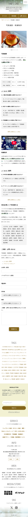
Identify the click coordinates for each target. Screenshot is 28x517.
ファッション (22, 361)
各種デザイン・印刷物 (8, 437)
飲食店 (22, 379)
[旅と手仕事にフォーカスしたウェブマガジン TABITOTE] (8, 490)
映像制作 (16, 373)
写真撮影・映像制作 (17, 434)
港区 (12, 376)
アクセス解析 (5, 352)
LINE (17, 459)
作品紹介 (10, 367)
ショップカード (14, 358)
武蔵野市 (8, 376)
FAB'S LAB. (14, 4)
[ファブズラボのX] (11, 506)
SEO (23, 346)
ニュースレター (14, 361)
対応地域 (14, 15)
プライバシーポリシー (9, 263)
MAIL (11, 459)
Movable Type (18, 346)
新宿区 (7, 373)
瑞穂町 (16, 376)
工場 (21, 370)
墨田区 (14, 370)
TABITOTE (4, 349)
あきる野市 (17, 349)
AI (3, 346)
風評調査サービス (20, 437)
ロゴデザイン (15, 364)
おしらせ (23, 349)
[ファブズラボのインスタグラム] (16, 506)
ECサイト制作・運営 (18, 428)
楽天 (3, 376)
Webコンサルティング (7, 431)
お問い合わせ (23, 15)
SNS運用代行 (7, 434)
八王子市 (15, 367)
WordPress (11, 349)
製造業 (13, 379)
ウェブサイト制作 (7, 428)
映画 (21, 373)
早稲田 (12, 373)
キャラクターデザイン (15, 355)
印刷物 (5, 370)
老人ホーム (8, 379)
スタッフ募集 (21, 358)
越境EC (18, 379)
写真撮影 (21, 367)
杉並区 (24, 373)
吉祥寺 (9, 370)
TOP (2, 20)
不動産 (21, 364)
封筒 (18, 370)
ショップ (6, 358)
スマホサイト (5, 361)
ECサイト (11, 346)
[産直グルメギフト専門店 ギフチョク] (19, 490)
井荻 (6, 367)
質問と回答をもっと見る (14, 131)
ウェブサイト (20, 352)
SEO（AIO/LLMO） (20, 431)
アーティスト (13, 352)
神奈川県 (21, 376)
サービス (4, 15)
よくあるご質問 (8, 261)
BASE (6, 346)
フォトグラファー (6, 364)
